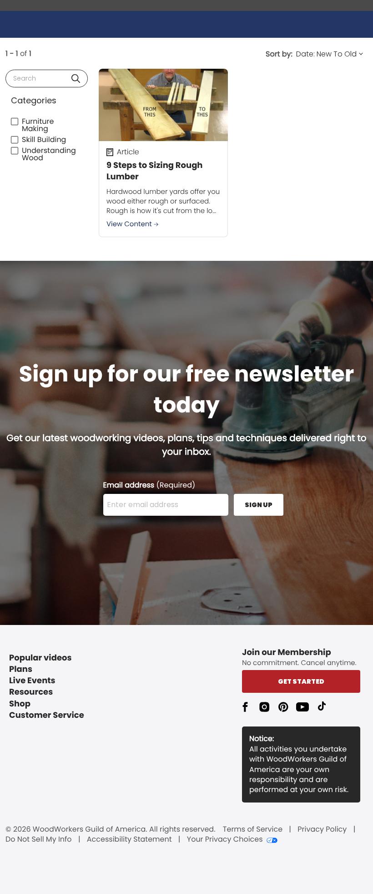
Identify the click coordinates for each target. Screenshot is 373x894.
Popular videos (40, 658)
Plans (20, 669)
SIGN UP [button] (258, 504)
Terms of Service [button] (252, 829)
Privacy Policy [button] (322, 829)
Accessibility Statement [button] (129, 839)
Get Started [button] (301, 681)
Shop (19, 704)
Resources (31, 692)
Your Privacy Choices (225, 839)
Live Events (32, 680)
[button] (76, 78)
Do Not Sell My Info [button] (38, 839)
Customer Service (46, 715)
